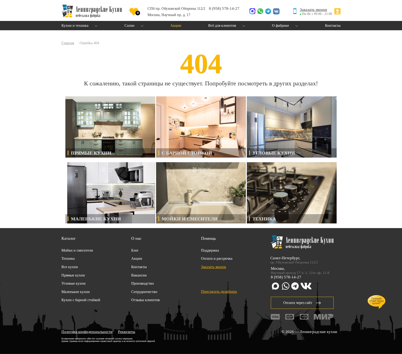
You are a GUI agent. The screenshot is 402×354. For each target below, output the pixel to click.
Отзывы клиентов (145, 300)
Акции (136, 258)
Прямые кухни (73, 275)
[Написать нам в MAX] (252, 11)
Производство (142, 283)
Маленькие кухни (75, 292)
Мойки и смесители (77, 250)
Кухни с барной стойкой (80, 300)
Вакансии (139, 275)
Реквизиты (126, 332)
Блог (135, 250)
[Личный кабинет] (337, 11)
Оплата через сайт (297, 303)
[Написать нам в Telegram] (268, 11)
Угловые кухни (73, 283)
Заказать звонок (313, 9)
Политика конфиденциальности (86, 332)
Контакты (139, 267)
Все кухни (69, 267)
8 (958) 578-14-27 (224, 8)
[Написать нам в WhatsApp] (260, 11)
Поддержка (210, 250)
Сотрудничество (144, 292)
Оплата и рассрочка (216, 258)
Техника (68, 258)
